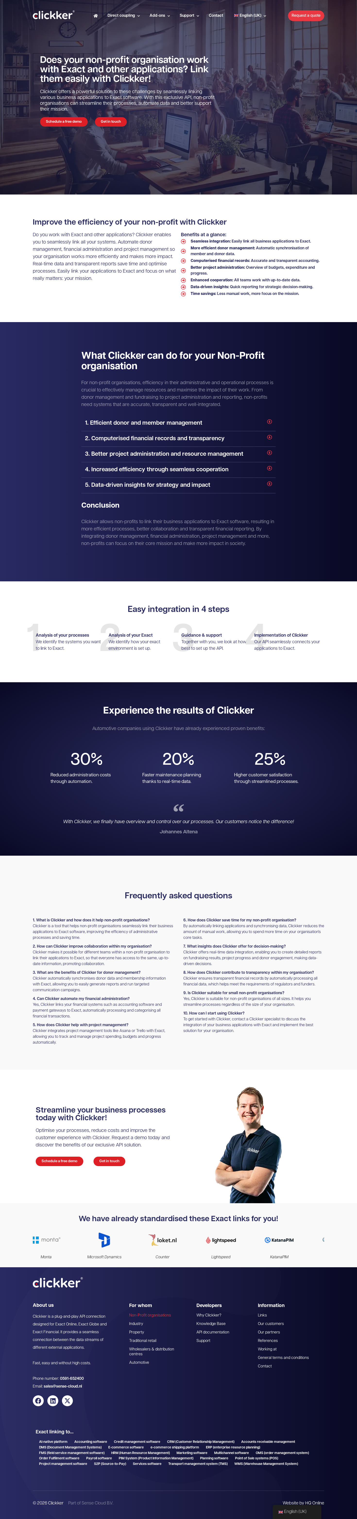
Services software (147, 1464)
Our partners (269, 1332)
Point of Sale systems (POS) (256, 1458)
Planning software (214, 1458)
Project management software (63, 1464)
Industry (136, 1324)
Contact (216, 16)
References (268, 1341)
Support (187, 16)
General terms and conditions (283, 1358)
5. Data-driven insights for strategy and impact (147, 485)
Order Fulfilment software (59, 1458)
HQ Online (314, 1503)
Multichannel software (231, 1453)
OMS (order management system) (282, 1453)
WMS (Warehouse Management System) (266, 1464)
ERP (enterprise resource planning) (233, 1447)
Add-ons (157, 16)
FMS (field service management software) (71, 1453)
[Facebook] (38, 1400)
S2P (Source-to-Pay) (110, 1464)
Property (136, 1332)
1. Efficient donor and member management (143, 423)
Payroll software (99, 1458)
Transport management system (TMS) (198, 1464)
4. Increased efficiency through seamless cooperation (157, 470)
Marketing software (192, 1453)
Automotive (139, 1363)
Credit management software (137, 1442)
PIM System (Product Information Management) (156, 1458)
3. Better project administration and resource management (164, 454)
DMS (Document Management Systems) (70, 1447)
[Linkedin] (52, 1400)
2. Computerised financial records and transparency (155, 439)
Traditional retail (142, 1341)
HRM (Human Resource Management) (140, 1453)
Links (262, 1315)
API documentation (212, 1332)
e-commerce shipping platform (175, 1447)
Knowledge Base (211, 1324)
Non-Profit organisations (150, 1315)
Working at (267, 1349)
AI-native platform (53, 1442)
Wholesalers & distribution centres (151, 1352)
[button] (178, 423)
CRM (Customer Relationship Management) (200, 1442)
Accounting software (90, 1442)
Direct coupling (121, 16)
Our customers (271, 1324)
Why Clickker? (208, 1315)
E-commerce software (126, 1447)
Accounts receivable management (268, 1442)
